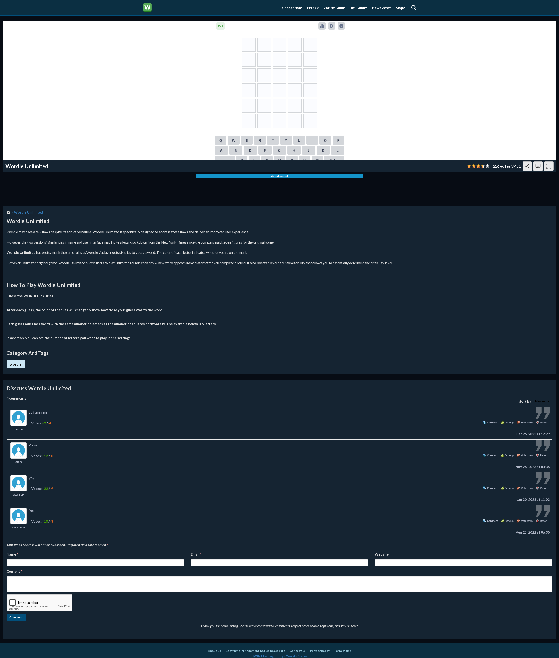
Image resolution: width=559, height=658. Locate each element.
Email (196, 554)
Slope (400, 7)
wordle (15, 364)
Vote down (526, 422)
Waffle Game (334, 7)
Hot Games (358, 7)
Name (12, 554)
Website (382, 554)
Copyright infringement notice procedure (255, 651)
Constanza (18, 527)
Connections (292, 7)
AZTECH (18, 494)
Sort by (525, 401)
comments (16, 398)
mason (19, 429)
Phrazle (313, 7)
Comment (492, 422)
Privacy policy (320, 651)
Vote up (509, 422)
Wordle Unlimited (28, 212)
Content (14, 571)
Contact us (298, 651)
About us (214, 651)
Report (543, 422)
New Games (382, 7)
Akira (18, 461)
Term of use (342, 651)
